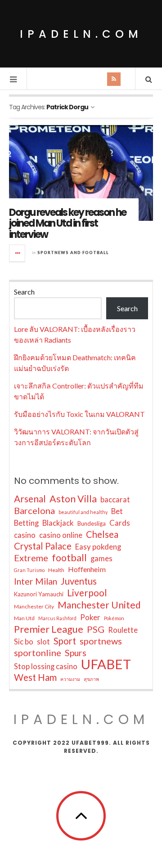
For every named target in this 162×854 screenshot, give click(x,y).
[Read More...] (17, 253)
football (69, 557)
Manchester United (99, 604)
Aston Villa (73, 498)
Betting (26, 523)
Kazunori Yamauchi (38, 594)
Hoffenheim (87, 569)
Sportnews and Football (73, 252)
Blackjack (58, 523)
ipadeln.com (81, 34)
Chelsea (102, 534)
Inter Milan (35, 581)
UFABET (106, 664)
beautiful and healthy (83, 512)
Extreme (31, 557)
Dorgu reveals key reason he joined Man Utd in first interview (67, 223)
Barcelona (34, 510)
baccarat (115, 499)
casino (25, 535)
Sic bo (23, 641)
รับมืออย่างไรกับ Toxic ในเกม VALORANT (79, 414)
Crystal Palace (43, 546)
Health (56, 570)
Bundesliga (91, 523)
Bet (117, 511)
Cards (119, 523)
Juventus (79, 581)
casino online (60, 535)
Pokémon (114, 618)
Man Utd (24, 618)
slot (43, 641)
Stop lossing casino (45, 666)
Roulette (123, 630)
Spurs (75, 653)
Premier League (48, 629)
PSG (95, 629)
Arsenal (30, 498)
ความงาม (70, 679)
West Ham (35, 677)
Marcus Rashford (57, 618)
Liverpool (87, 592)
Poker (90, 617)
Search (24, 291)
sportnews (101, 640)
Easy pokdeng (98, 546)
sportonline (37, 652)
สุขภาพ (91, 679)
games (101, 558)
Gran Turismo (29, 570)
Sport (65, 640)
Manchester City (34, 606)
